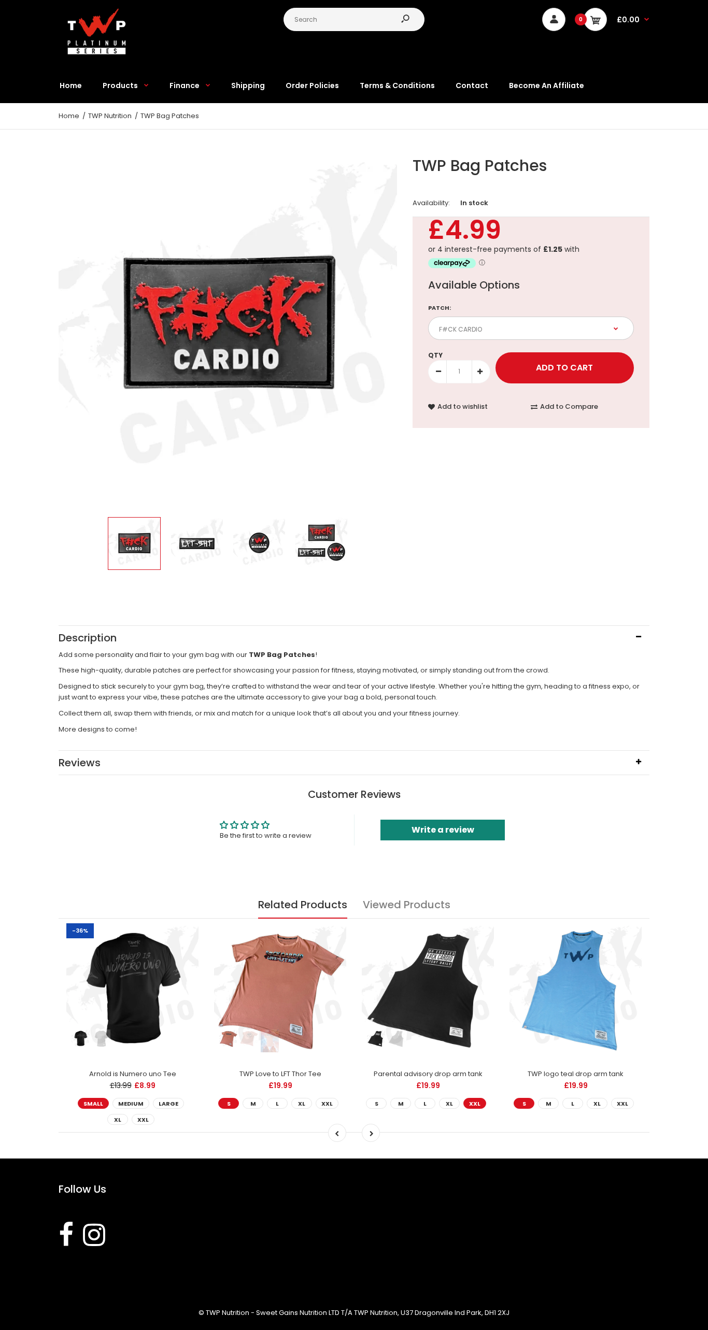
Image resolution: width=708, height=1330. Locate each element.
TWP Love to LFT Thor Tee (280, 1074)
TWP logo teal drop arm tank (576, 1074)
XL (117, 1120)
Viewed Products (406, 904)
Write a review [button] (443, 830)
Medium (131, 1103)
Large (168, 1103)
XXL (143, 1120)
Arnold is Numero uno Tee (132, 1074)
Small (93, 1103)
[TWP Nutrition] (97, 53)
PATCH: (439, 308)
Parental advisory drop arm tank (428, 1074)
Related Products (302, 904)
